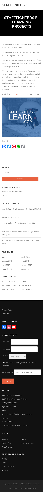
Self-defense (27, 289)
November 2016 (8, 269)
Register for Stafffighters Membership (17, 414)
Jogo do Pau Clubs (9, 406)
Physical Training (8, 289)
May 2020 (5, 257)
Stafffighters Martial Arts (12, 395)
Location (5, 355)
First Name (6, 342)
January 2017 (27, 265)
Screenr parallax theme (15, 488)
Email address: (8, 372)
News (4, 410)
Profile (4, 459)
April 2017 (6, 265)
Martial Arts (26, 285)
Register (5, 439)
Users (4, 463)
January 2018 (7, 261)
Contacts (5, 314)
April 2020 (26, 257)
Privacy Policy (7, 310)
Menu (39, 5)
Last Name (6, 349)
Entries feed (6, 443)
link (15, 94)
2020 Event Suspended (11, 217)
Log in (4, 195)
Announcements (8, 281)
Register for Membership (12, 191)
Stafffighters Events (9, 403)
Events (24, 281)
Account (5, 418)
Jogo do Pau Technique (11, 285)
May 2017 (25, 261)
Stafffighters (14, 5)
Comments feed (28, 443)
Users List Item (8, 466)
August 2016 (26, 269)
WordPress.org (7, 447)
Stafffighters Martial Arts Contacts (15, 425)
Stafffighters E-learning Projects (14, 399)
